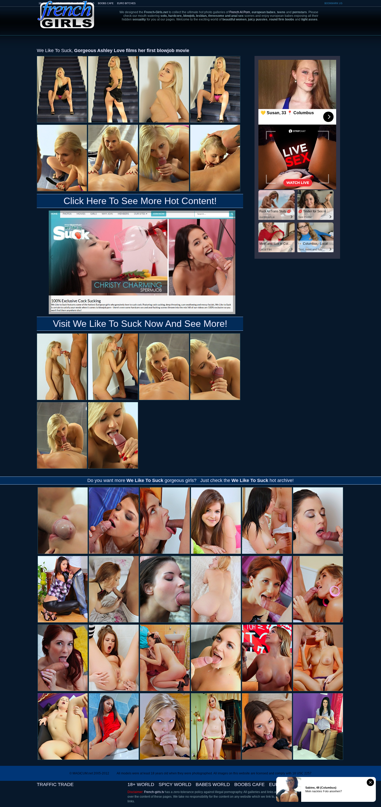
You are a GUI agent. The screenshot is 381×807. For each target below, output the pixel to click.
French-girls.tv (154, 792)
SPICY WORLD (175, 784)
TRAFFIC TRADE (55, 784)
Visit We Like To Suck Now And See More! (140, 323)
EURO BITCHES (126, 3)
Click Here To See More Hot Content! (140, 201)
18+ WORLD (141, 784)
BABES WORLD (213, 784)
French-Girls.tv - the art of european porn (66, 11)
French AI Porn (239, 12)
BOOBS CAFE (106, 3)
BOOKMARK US (333, 3)
